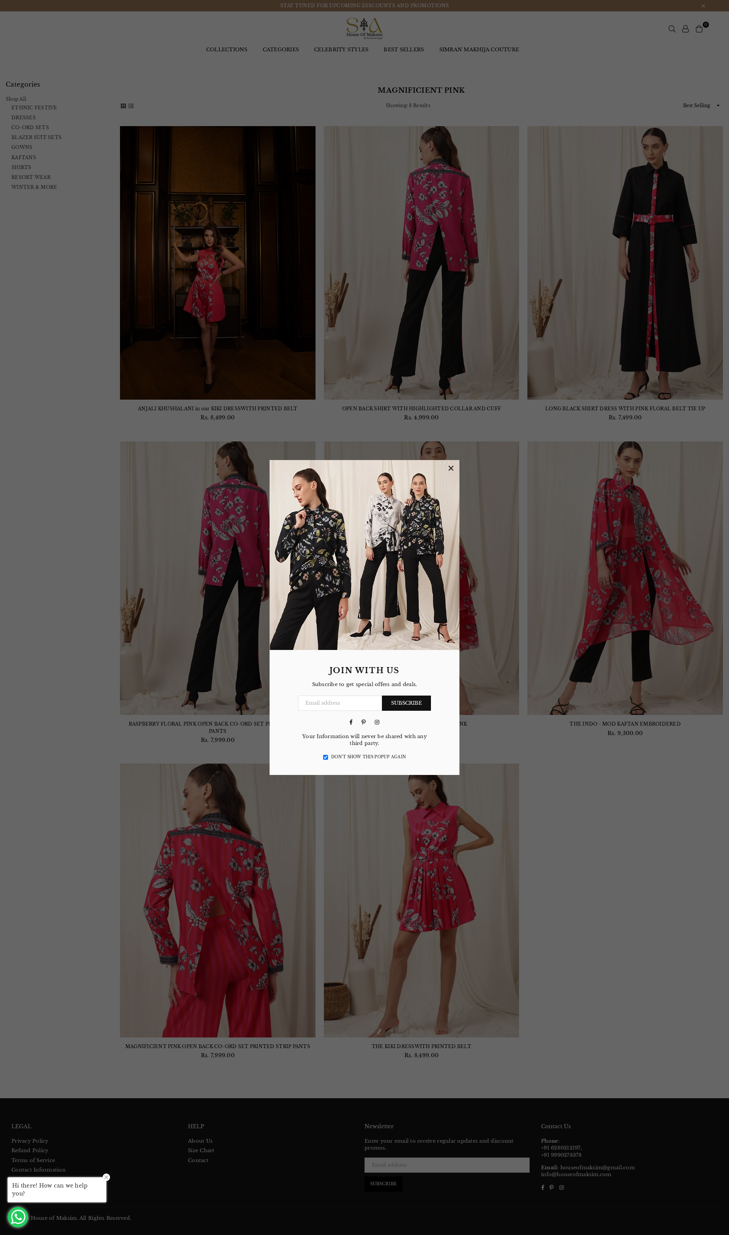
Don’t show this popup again (368, 756)
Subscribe (406, 703)
